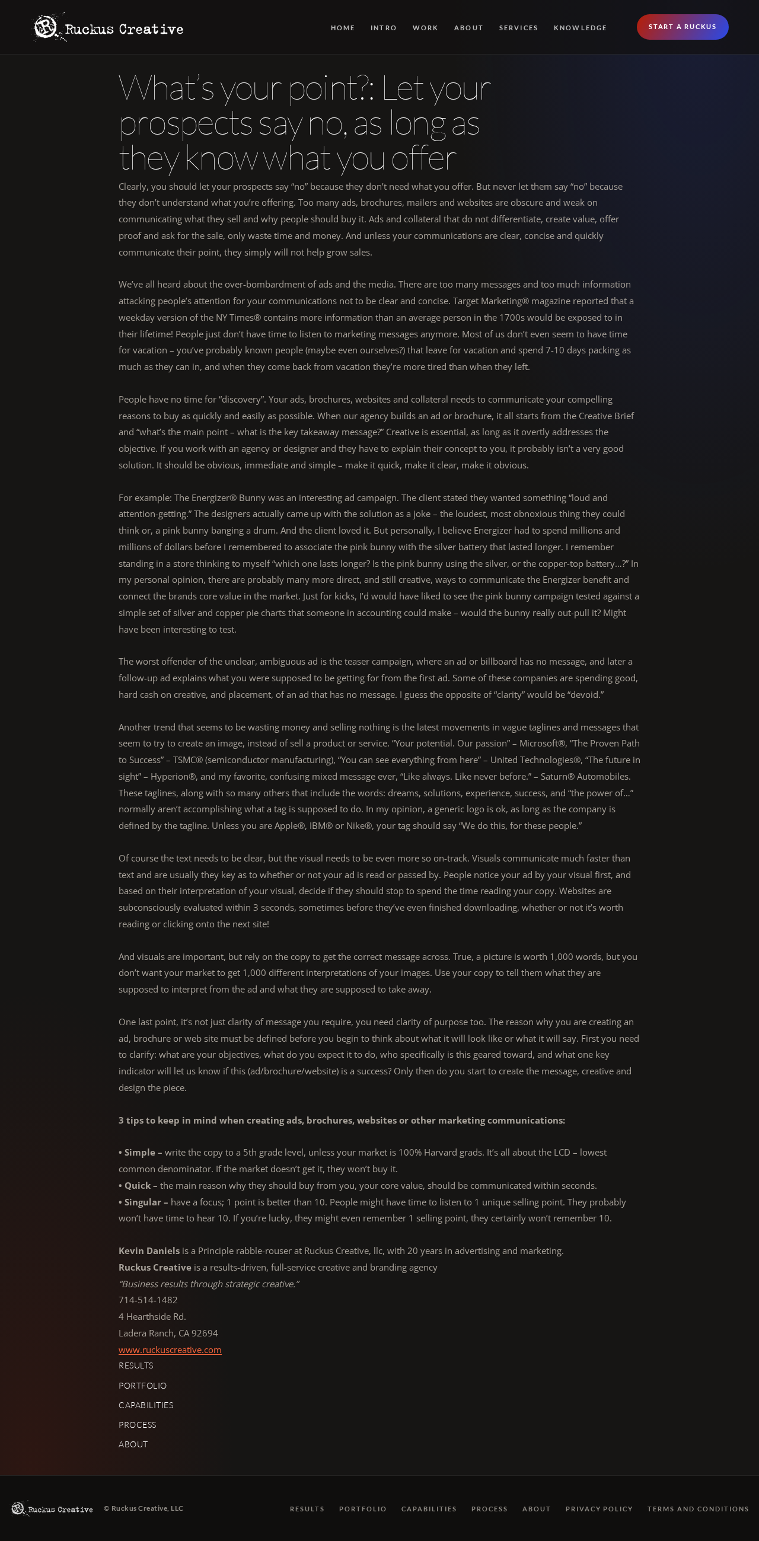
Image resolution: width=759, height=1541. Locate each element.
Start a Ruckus (683, 26)
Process (138, 1424)
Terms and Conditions (699, 1509)
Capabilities (146, 1405)
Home (343, 27)
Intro (384, 27)
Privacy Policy (600, 1509)
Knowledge (581, 27)
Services (519, 27)
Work (426, 27)
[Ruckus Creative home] (108, 27)
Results (136, 1365)
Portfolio (143, 1385)
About (469, 27)
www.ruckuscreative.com (170, 1349)
